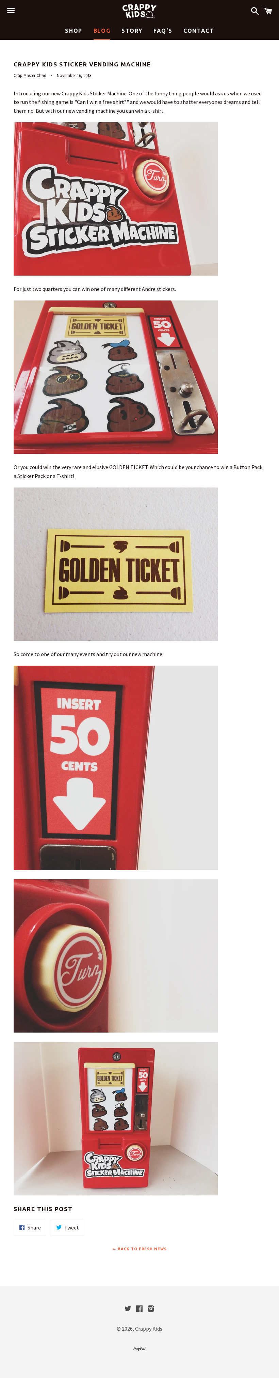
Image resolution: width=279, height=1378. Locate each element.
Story (131, 31)
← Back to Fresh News (139, 1249)
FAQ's (162, 31)
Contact (198, 31)
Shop (73, 31)
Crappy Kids (148, 1328)
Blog (102, 31)
